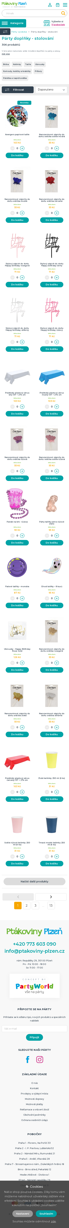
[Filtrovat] (5, 31)
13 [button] (51, 905)
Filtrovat (18, 89)
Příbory (38, 71)
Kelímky (17, 64)
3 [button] (35, 905)
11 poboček (58, 24)
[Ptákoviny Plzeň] (14, 4)
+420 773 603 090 (34, 944)
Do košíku (17, 155)
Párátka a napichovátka (15, 78)
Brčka (6, 64)
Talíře (28, 64)
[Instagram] (39, 1059)
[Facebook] (27, 1059)
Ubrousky (39, 64)
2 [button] (27, 905)
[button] (50, 5)
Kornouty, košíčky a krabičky (17, 71)
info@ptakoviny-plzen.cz (34, 951)
